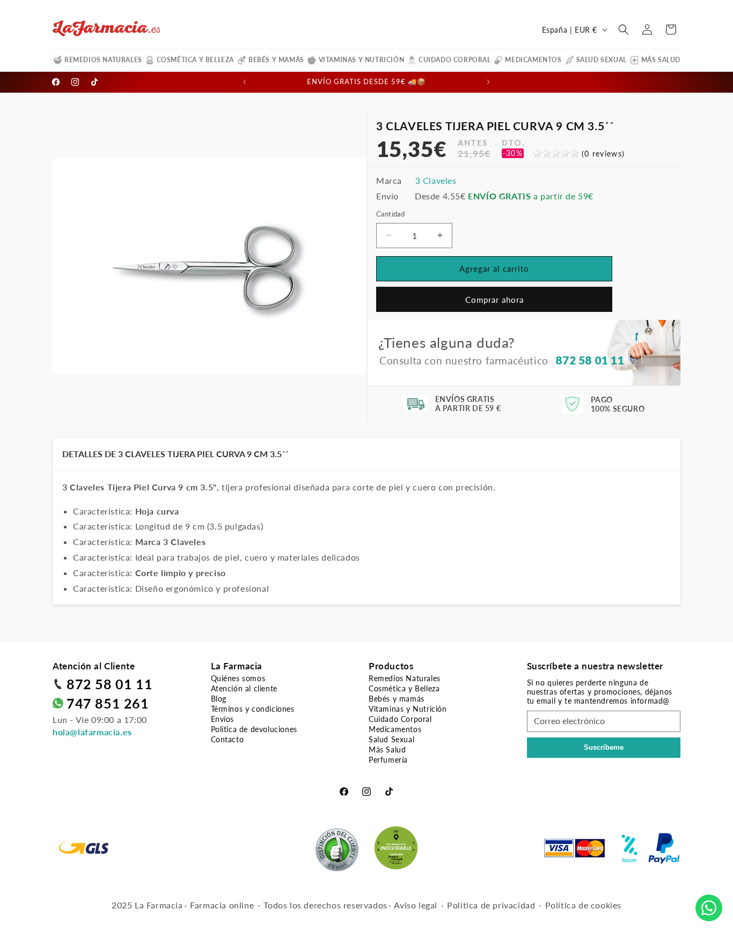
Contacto (227, 739)
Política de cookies (583, 905)
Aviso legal (415, 905)
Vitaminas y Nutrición (362, 60)
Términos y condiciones (253, 708)
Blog (218, 698)
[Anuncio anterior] (244, 82)
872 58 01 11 (109, 684)
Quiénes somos (238, 678)
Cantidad (390, 214)
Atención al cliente (244, 688)
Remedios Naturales (103, 60)
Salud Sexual (601, 60)
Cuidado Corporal (455, 60)
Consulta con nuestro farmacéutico (501, 360)
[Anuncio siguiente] (488, 82)
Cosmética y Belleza (195, 60)
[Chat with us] (708, 907)
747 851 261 (108, 703)
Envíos (222, 719)
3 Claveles (436, 180)
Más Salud (660, 60)
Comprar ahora (494, 299)
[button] (623, 29)
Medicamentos (533, 60)
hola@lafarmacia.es (92, 732)
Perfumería (388, 759)
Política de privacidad (491, 905)
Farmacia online (222, 905)
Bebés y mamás (276, 60)
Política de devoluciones (254, 729)
